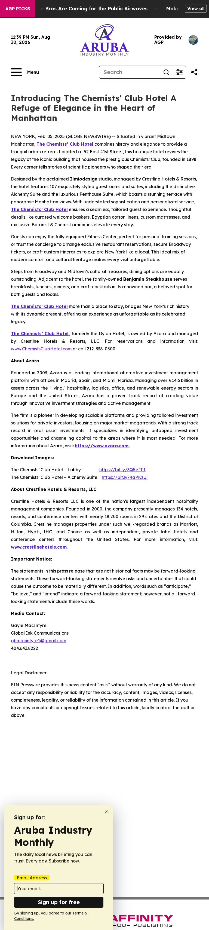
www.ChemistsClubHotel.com (41, 348)
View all (195, 8)
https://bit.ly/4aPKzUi (124, 477)
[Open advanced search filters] (179, 72)
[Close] (106, 811)
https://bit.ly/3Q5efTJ (122, 469)
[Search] (166, 72)
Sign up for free (59, 902)
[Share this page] (194, 72)
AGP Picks (17, 8)
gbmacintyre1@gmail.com (38, 640)
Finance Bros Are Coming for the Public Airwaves (85, 8)
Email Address (32, 877)
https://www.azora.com (101, 445)
